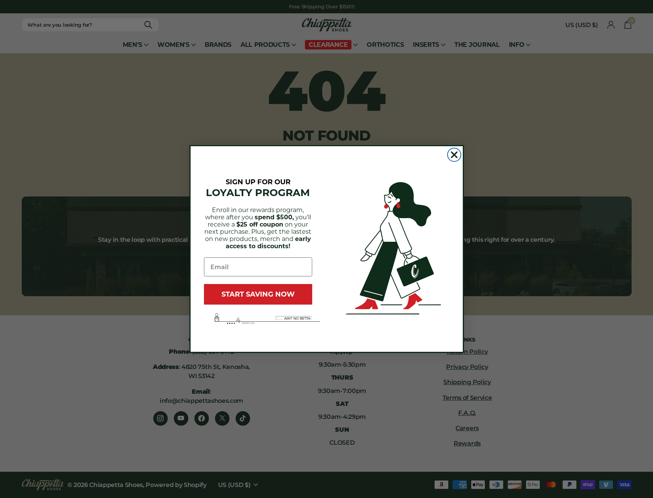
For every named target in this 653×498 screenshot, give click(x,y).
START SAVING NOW (258, 294)
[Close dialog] (454, 154)
